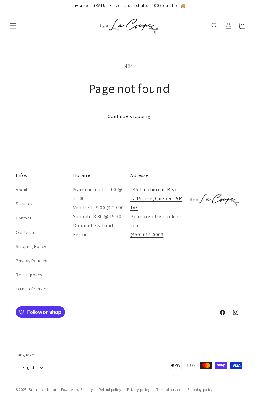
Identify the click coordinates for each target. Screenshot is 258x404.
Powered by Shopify (77, 389)
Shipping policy (200, 389)
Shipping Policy (31, 246)
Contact (23, 218)
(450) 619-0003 (146, 234)
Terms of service (168, 389)
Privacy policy (138, 389)
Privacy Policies (31, 260)
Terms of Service (32, 289)
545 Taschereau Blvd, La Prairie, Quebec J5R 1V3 (156, 198)
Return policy (29, 274)
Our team (25, 232)
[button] (13, 26)
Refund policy (110, 389)
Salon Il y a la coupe (44, 389)
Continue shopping (129, 116)
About (22, 189)
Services (24, 204)
